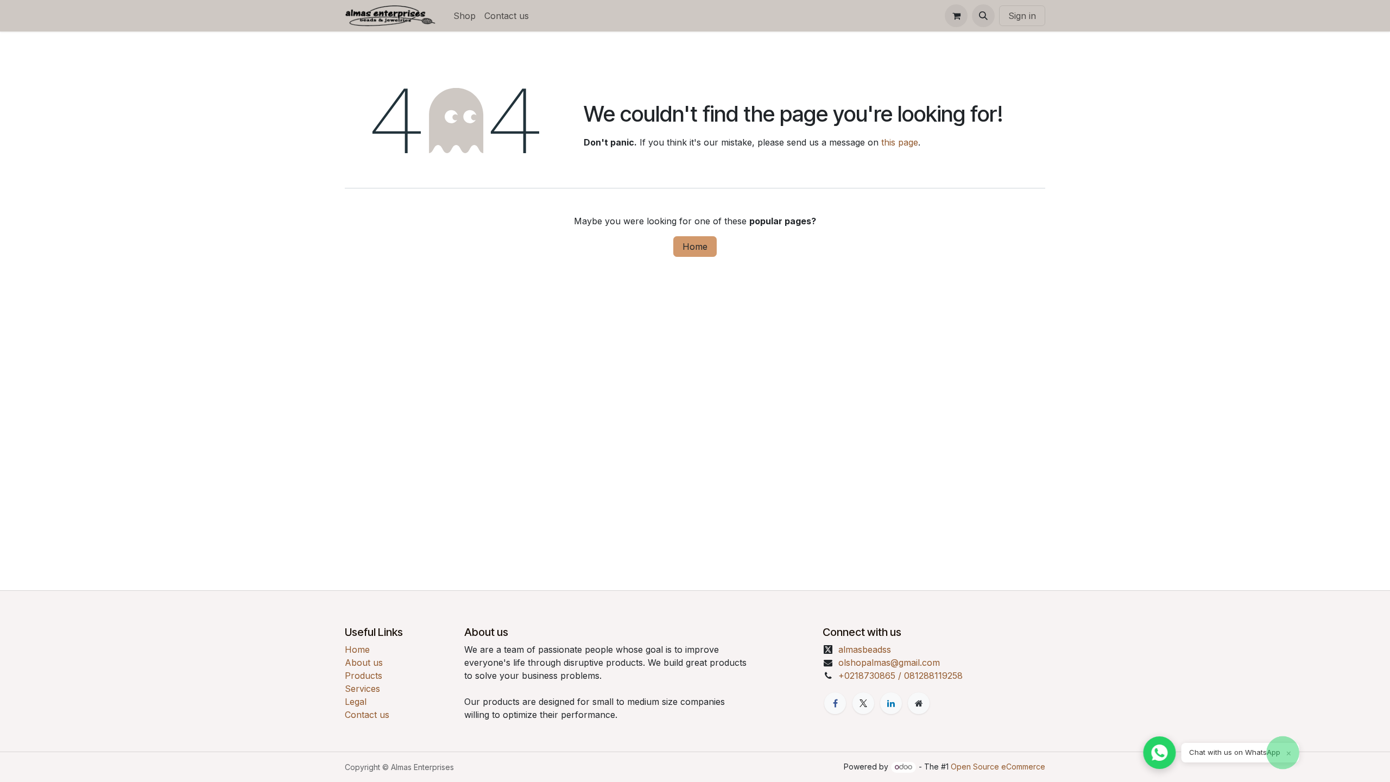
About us (364, 662)
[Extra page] (919, 703)
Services (362, 688)
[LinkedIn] (891, 703)
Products (363, 675)
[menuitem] (464, 16)
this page (899, 142)
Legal (356, 701)
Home (695, 246)
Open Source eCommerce (998, 766)
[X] (863, 703)
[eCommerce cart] (956, 15)
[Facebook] (835, 703)
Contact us (367, 714)
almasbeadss (864, 649)
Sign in (1022, 15)
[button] (983, 15)
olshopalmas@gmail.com (889, 662)
